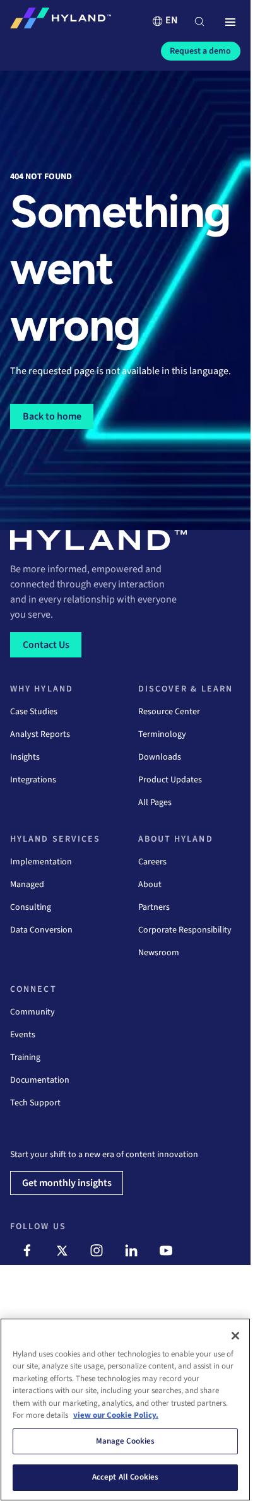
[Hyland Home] (60, 21)
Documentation (39, 1080)
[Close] (235, 1336)
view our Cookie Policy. (115, 1415)
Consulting (30, 907)
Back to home (52, 416)
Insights (25, 757)
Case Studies (33, 711)
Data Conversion (41, 930)
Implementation (41, 862)
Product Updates (170, 780)
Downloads (159, 757)
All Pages (155, 802)
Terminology (162, 734)
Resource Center (169, 711)
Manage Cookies (125, 1441)
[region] (125, 1409)
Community (32, 1012)
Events (22, 1034)
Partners (154, 907)
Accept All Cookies (125, 1477)
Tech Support (35, 1103)
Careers (152, 862)
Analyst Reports (40, 734)
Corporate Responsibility (185, 930)
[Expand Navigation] (230, 22)
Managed (27, 884)
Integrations (33, 780)
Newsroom (158, 952)
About (150, 884)
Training (25, 1057)
